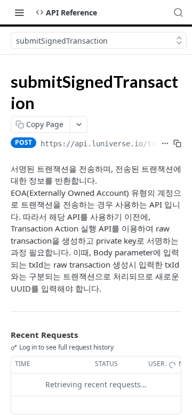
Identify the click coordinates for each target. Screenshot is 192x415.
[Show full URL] (165, 143)
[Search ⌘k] (178, 12)
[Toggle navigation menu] (19, 12)
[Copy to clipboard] (177, 143)
